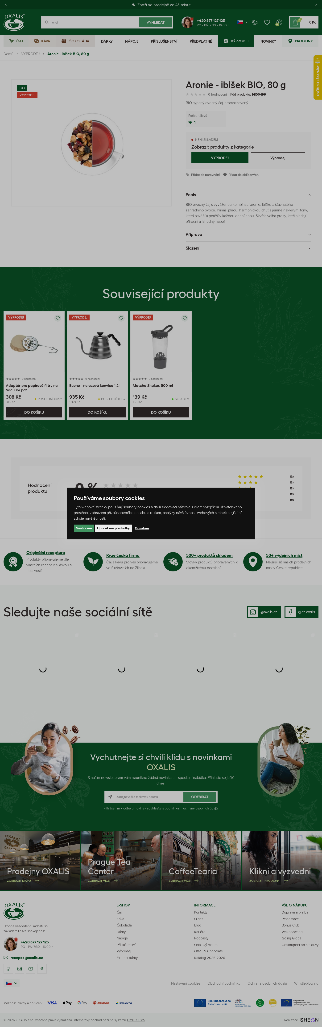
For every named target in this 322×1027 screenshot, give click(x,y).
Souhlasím (84, 528)
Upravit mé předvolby (113, 528)
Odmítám (142, 528)
